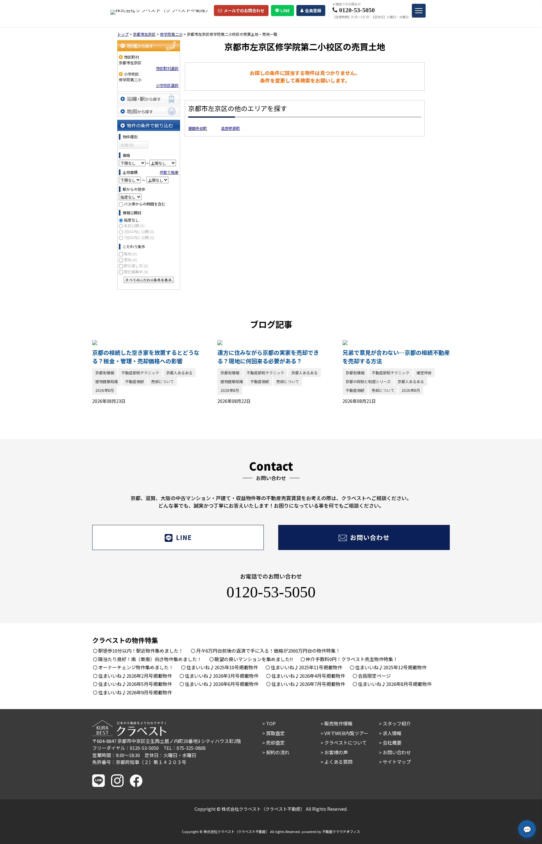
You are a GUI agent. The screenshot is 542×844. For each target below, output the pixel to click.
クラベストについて (345, 742)
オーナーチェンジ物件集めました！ (135, 667)
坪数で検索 (169, 172)
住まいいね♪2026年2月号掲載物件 (135, 675)
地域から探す (148, 45)
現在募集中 (136, 271)
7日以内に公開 (139, 237)
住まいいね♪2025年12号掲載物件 (391, 667)
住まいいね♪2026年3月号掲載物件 (221, 675)
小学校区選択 (167, 85)
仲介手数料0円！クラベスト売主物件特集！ (352, 659)
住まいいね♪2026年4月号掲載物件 (308, 675)
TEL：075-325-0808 (184, 748)
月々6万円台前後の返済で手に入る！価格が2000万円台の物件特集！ (268, 650)
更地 (130, 259)
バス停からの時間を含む (144, 203)
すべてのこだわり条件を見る (149, 280)
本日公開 (134, 225)
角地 (130, 253)
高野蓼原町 (230, 128)
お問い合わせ (370, 537)
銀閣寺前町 (197, 128)
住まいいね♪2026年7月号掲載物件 (308, 684)
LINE (285, 10)
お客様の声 (336, 752)
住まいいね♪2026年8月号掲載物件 (395, 684)
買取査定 (275, 733)
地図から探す (148, 111)
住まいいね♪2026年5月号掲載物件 (135, 684)
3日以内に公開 (139, 231)
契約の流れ (278, 752)
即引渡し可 (136, 265)
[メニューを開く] (419, 11)
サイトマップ (397, 761)
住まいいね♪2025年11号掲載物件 (306, 667)
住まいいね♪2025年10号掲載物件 (222, 667)
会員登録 (313, 10)
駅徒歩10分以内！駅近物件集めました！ (140, 650)
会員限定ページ (374, 675)
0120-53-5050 (271, 592)
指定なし (131, 219)
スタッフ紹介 (397, 723)
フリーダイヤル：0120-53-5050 (125, 748)
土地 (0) (126, 145)
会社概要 (392, 742)
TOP (271, 723)
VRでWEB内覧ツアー (346, 733)
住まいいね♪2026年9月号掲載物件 (135, 692)
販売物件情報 (338, 723)
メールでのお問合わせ (244, 10)
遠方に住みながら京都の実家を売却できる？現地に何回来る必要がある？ (268, 356)
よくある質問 (338, 761)
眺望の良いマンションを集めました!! (254, 659)
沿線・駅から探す (148, 98)
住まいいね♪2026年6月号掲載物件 (221, 684)
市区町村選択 (167, 68)
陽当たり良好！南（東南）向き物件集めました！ (150, 659)
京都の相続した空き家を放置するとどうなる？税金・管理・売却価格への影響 (145, 356)
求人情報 (392, 733)
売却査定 (275, 742)
